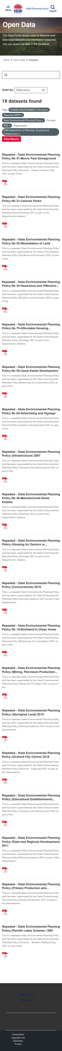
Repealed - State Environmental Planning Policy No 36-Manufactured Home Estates (31, 498)
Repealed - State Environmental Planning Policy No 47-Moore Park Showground (31, 156)
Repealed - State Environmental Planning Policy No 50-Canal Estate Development (31, 369)
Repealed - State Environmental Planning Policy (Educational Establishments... (31, 797)
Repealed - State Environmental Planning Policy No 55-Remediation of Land (31, 241)
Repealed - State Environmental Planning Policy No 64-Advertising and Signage (31, 411)
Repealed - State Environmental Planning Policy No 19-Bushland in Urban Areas (31, 627)
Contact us (26, 1000)
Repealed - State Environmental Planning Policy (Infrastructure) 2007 (31, 454)
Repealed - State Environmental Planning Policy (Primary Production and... (31, 886)
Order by (7, 90)
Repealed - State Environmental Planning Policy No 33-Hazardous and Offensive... (31, 284)
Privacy (18, 1044)
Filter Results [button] (11, 139)
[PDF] (6, 179)
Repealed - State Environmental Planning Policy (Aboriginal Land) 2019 (31, 712)
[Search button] (6, 75)
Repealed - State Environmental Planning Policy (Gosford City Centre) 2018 (31, 755)
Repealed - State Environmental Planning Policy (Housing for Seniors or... (31, 542)
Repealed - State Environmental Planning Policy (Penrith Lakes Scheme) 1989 (31, 928)
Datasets (33, 60)
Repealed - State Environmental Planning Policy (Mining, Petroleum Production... (31, 670)
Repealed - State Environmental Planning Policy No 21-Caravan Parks (31, 199)
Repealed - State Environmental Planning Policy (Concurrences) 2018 (31, 585)
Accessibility (18, 1034)
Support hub (26, 994)
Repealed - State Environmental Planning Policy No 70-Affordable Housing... (31, 326)
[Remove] (47, 109)
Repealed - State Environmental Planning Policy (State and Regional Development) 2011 (31, 842)
